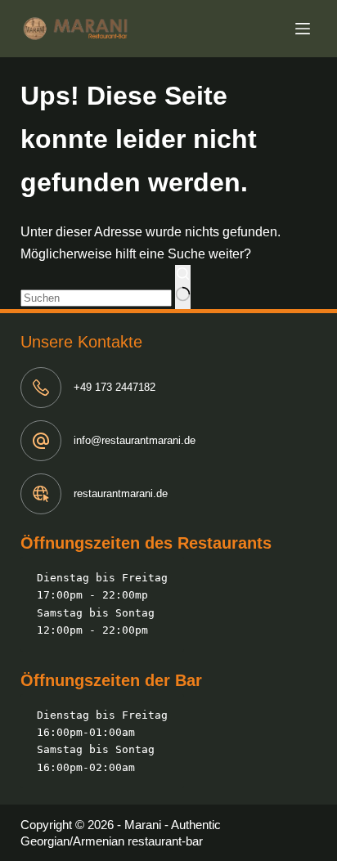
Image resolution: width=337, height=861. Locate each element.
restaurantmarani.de (121, 493)
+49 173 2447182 (114, 387)
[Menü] (306, 28)
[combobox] (96, 298)
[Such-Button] (183, 287)
